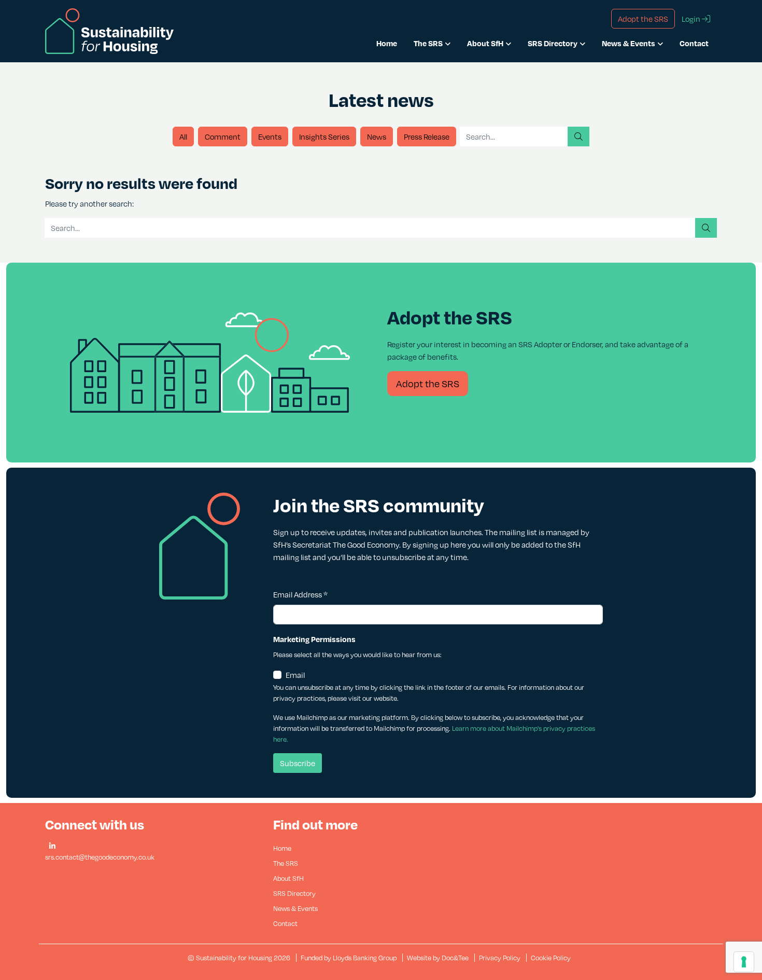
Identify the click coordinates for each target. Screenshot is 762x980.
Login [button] (692, 18)
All (183, 136)
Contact (694, 43)
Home (386, 43)
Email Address (300, 594)
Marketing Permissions (314, 639)
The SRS (428, 43)
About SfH (485, 43)
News (376, 136)
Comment (223, 136)
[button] (52, 846)
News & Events (628, 43)
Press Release (426, 136)
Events (269, 136)
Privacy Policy (499, 958)
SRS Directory (552, 43)
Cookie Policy (551, 958)
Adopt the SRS (427, 383)
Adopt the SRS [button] (643, 18)
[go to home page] (109, 30)
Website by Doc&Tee (438, 958)
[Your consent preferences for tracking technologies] (744, 962)
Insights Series (324, 136)
